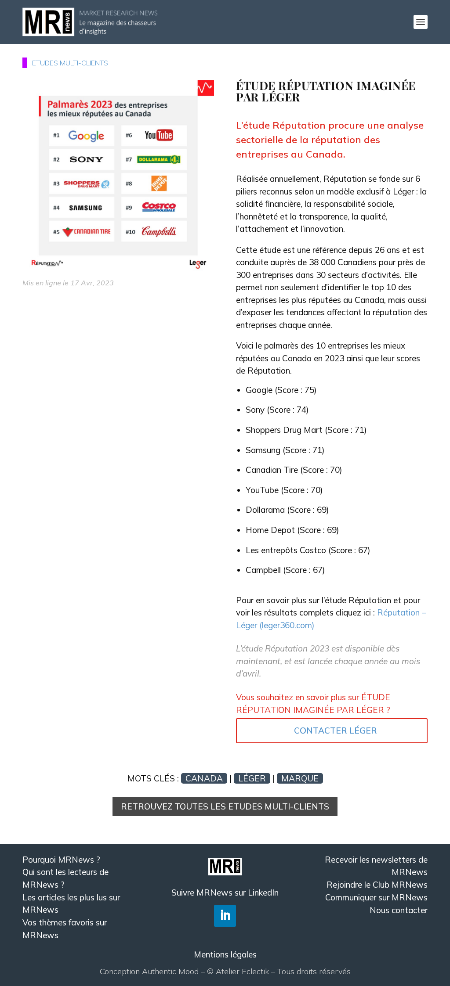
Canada (204, 778)
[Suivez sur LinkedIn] (225, 916)
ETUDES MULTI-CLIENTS (70, 62)
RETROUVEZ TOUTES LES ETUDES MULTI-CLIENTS (225, 806)
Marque (300, 778)
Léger (252, 778)
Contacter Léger (335, 730)
